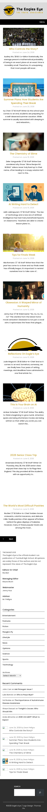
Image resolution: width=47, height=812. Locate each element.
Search (17, 786)
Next (11, 539)
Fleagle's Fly (8, 632)
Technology (8, 664)
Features (6, 621)
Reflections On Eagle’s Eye (23, 353)
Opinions (6, 648)
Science (6, 653)
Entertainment (9, 615)
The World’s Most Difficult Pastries (23, 505)
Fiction (5, 626)
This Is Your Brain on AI (23, 404)
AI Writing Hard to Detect (23, 204)
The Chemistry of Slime (23, 153)
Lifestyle (6, 637)
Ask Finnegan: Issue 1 (23, 689)
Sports (5, 659)
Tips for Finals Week (23, 254)
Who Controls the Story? (23, 49)
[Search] (40, 792)
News (5, 643)
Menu (42, 22)
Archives (6, 672)
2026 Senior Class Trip (23, 455)
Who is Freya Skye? (25, 694)
